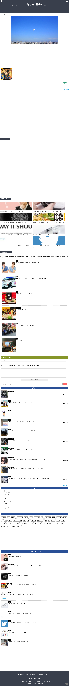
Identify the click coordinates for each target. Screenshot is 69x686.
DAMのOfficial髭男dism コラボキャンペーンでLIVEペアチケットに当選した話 (23, 402)
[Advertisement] (34, 57)
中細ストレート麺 (17, 520)
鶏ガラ (10, 523)
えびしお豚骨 (48, 517)
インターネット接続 (58, 523)
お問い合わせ (40, 674)
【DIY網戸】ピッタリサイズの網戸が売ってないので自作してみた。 (21, 421)
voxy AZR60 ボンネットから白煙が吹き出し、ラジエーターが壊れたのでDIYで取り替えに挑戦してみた (28, 478)
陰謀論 (24, 520)
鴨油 (46, 520)
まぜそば (65, 517)
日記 (48, 523)
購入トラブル (40, 520)
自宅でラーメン (7, 501)
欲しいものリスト (11, 411)
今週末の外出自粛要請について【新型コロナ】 (26, 325)
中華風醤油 (22, 523)
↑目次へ (65, 83)
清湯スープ (33, 520)
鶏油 (51, 523)
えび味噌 (3, 517)
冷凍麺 (31, 523)
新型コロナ (59, 517)
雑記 (17, 260)
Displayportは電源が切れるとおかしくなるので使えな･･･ (47, 211)
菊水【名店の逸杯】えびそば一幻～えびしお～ (26, 293)
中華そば (10, 520)
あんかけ (63, 520)
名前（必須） (3, 360)
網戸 (14, 523)
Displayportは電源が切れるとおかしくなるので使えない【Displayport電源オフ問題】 (25, 565)
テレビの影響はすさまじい (21, 340)
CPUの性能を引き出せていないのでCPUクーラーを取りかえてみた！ (22, 440)
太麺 (49, 520)
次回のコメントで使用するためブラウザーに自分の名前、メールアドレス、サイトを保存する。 (22, 365)
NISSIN (6, 503)
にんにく (14, 526)
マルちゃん (18, 307)
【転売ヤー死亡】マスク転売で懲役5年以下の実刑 (18, 641)
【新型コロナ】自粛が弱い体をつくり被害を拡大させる (13, 222)
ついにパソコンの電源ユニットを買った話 (16, 392)
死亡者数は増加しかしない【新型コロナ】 (43, 234)
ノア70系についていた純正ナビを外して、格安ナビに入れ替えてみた (22, 449)
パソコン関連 (11, 391)
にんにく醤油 (37, 517)
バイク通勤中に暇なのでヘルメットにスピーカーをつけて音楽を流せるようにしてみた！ (26, 430)
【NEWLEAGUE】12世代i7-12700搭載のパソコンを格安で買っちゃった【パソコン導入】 (26, 468)
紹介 (9, 410)
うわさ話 (26, 517)
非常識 (5, 520)
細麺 (18, 523)
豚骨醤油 (13, 517)
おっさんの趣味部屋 (34, 4)
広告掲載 (33, 674)
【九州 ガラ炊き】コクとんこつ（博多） (24, 309)
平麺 (28, 520)
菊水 (17, 292)
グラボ (3, 523)
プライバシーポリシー (23, 674)
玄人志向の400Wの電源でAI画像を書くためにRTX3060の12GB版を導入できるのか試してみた (26, 459)
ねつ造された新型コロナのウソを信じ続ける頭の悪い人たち (29, 262)
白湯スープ (4, 526)
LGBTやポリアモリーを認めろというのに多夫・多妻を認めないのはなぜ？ (32, 278)
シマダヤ (6, 510)
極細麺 (53, 517)
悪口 (42, 517)
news (9, 526)
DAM (40, 523)
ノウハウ (6, 496)
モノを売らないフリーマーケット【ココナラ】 (17, 632)
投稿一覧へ (65, 485)
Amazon (36, 523)
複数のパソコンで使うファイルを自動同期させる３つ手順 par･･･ (16, 234)
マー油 (58, 520)
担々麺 (44, 523)
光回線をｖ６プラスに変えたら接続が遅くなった (12, 211)
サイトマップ (48, 674)
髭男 (27, 523)
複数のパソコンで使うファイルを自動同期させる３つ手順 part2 (20, 613)
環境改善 (19, 526)
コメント (2, 367)
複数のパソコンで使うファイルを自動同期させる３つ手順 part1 (20, 594)
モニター (53, 520)
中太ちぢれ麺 (20, 517)
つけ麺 (31, 517)
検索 (65, 384)
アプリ (8, 517)
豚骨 (7, 523)
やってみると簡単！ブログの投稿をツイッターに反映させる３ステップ (22, 622)
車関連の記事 (11, 448)
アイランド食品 (8, 505)
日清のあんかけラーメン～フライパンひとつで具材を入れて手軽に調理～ (22, 584)
